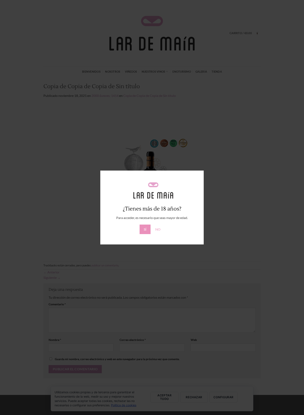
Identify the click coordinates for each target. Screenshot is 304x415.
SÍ (145, 229)
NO (157, 229)
